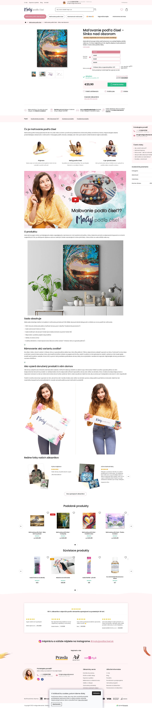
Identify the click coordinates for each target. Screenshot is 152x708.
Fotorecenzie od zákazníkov (114, 688)
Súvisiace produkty (68, 119)
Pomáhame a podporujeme (114, 680)
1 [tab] (75, 544)
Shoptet (125, 705)
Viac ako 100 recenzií (90, 99)
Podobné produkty (83, 119)
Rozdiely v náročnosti (141, 159)
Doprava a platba (34, 2)
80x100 (95, 62)
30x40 (95, 52)
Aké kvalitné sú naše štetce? (143, 157)
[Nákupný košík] (126, 9)
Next (128, 476)
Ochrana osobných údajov (91, 688)
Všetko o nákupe (88, 683)
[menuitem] (35, 16)
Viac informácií (83, 700)
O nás (25, 2)
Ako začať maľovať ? (141, 148)
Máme (88, 109)
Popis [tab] (26, 119)
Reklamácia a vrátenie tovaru (91, 680)
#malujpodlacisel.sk (101, 641)
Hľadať (95, 9)
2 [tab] (77, 544)
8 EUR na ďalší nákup (89, 675)
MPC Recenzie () (53, 119)
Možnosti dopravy (140, 150)
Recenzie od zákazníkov (113, 685)
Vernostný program (112, 683)
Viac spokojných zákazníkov (75, 494)
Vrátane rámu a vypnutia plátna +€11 (104, 67)
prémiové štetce (63, 109)
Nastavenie (56, 704)
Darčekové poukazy (88, 673)
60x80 (95, 59)
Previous (21, 526)
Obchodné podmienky (89, 685)
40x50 (95, 55)
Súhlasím (96, 693)
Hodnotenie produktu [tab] (37, 119)
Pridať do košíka (118, 84)
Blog (41, 2)
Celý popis (86, 47)
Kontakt (46, 2)
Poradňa (108, 678)
